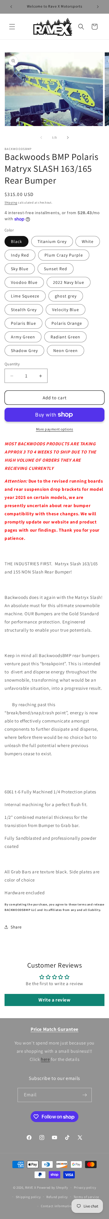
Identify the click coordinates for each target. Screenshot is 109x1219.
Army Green (23, 337)
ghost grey (66, 296)
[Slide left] (41, 137)
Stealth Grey (24, 309)
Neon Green (65, 350)
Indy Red (20, 255)
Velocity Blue (65, 309)
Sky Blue (19, 268)
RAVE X (30, 1187)
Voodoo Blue (24, 282)
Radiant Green (65, 337)
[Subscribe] (84, 1095)
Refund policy (57, 1197)
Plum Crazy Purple (64, 255)
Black (16, 241)
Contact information (57, 1206)
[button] (12, 26)
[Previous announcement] (11, 6)
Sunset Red (55, 268)
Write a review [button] (54, 1000)
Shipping (11, 202)
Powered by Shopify (52, 1187)
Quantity (12, 364)
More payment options (54, 429)
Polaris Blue (23, 323)
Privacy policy (85, 1187)
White (88, 241)
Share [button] (16, 927)
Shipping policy (28, 1197)
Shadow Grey (24, 350)
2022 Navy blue (68, 282)
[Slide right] (67, 137)
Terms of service (86, 1197)
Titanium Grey (52, 241)
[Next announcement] (97, 6)
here (45, 1059)
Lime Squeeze (25, 296)
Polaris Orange (66, 323)
